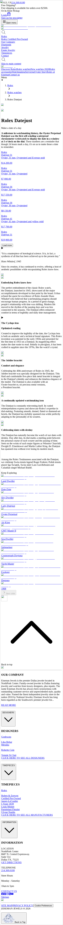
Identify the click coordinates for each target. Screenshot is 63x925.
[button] (31, 318)
